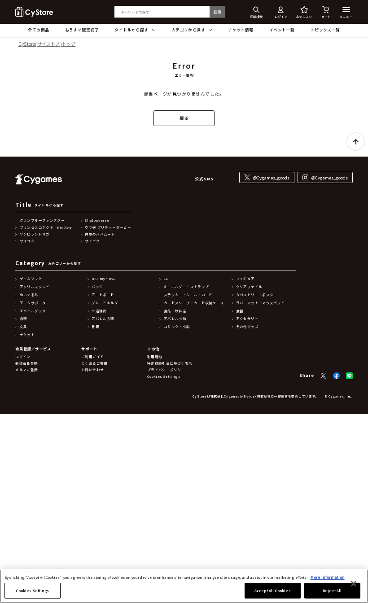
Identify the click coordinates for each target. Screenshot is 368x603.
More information (328, 577)
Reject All (332, 590)
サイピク (92, 241)
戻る (184, 118)
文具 (23, 326)
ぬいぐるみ (29, 295)
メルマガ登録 (26, 369)
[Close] (354, 584)
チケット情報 (241, 30)
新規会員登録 (26, 363)
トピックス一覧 (325, 30)
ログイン (23, 356)
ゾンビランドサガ (35, 234)
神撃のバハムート (100, 234)
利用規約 (154, 356)
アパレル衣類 (103, 318)
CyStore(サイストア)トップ (46, 44)
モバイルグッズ (33, 311)
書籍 (95, 326)
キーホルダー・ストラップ (186, 286)
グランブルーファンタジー (42, 220)
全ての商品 (38, 30)
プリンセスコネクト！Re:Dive (45, 227)
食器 (240, 311)
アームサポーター (35, 303)
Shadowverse (97, 220)
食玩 (23, 318)
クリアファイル (249, 286)
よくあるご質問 (94, 363)
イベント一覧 (282, 30)
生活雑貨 (99, 311)
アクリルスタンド (35, 286)
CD (166, 278)
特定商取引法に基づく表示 (170, 363)
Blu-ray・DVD (103, 278)
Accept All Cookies (272, 590)
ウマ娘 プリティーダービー (108, 227)
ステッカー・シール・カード (188, 295)
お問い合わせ (92, 369)
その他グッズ (247, 326)
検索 (217, 12)
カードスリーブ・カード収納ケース (194, 303)
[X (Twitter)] (323, 375)
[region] (184, 586)
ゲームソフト (31, 278)
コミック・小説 (177, 326)
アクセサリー (247, 318)
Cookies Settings (32, 590)
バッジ (97, 286)
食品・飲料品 (175, 311)
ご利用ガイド (92, 356)
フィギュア (245, 278)
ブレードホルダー (107, 303)
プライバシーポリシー (166, 369)
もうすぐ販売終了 (82, 30)
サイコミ (27, 241)
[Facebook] (336, 375)
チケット (27, 334)
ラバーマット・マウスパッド (260, 303)
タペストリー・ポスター (256, 295)
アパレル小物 (175, 318)
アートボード (103, 295)
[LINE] (349, 375)
